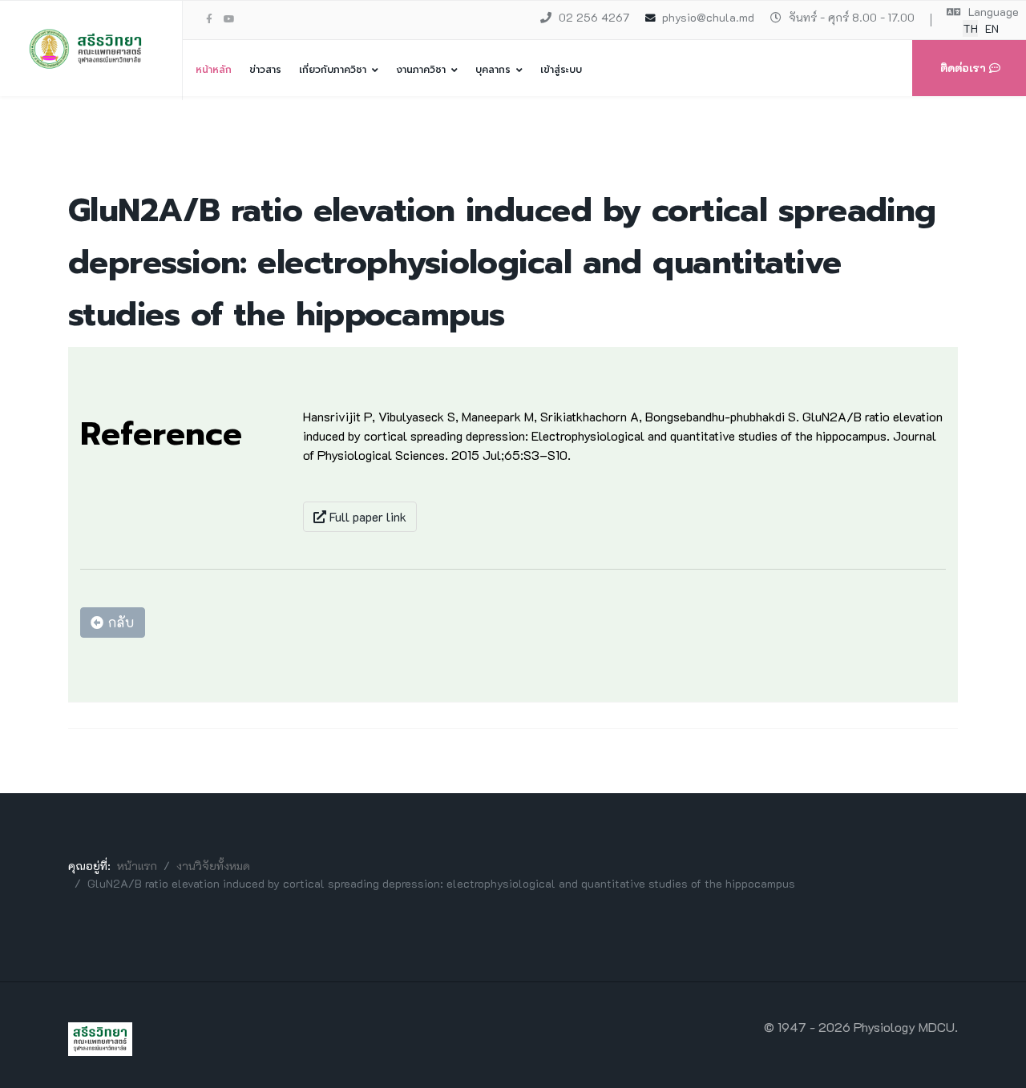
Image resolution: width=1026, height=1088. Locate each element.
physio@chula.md (708, 17)
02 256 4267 (594, 17)
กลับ (119, 622)
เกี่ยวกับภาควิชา (332, 69)
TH (970, 28)
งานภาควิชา (421, 69)
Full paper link (366, 516)
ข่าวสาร (265, 69)
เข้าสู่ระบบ (561, 69)
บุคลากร (493, 69)
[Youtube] (229, 18)
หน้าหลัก (214, 69)
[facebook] (209, 18)
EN (992, 28)
